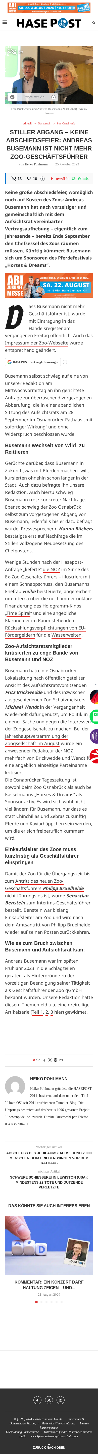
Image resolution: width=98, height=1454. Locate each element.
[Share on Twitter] (50, 1060)
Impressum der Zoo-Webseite (36, 343)
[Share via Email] (61, 1060)
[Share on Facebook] (44, 1060)
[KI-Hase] (12, 97)
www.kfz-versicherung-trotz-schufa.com (54, 1436)
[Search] (93, 23)
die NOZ (51, 569)
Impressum (74, 1419)
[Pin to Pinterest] (55, 1060)
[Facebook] (37, 1400)
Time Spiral (18, 613)
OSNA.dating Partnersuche (22, 1432)
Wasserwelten (66, 635)
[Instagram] (61, 1400)
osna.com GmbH (52, 1419)
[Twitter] (49, 1400)
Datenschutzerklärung (23, 1423)
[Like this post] (38, 1060)
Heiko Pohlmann (36, 164)
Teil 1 (37, 1012)
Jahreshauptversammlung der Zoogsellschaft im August (36, 739)
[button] (9, 1259)
